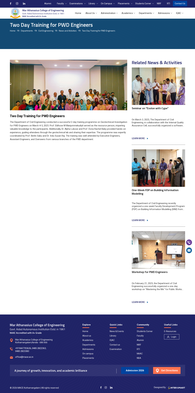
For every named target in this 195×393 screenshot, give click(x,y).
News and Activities (68, 30)
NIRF (139, 345)
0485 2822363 (39, 348)
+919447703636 (23, 348)
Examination (116, 349)
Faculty (140, 336)
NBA (139, 358)
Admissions (88, 349)
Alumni (140, 340)
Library (113, 336)
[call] (189, 242)
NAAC (140, 353)
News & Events (117, 331)
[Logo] (37, 13)
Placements (88, 358)
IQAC (112, 340)
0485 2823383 (22, 351)
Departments (88, 345)
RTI (138, 349)
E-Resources (170, 331)
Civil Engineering (45, 30)
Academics (87, 340)
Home (12, 30)
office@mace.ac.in (24, 357)
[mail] (189, 250)
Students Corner (145, 331)
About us (86, 336)
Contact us (115, 345)
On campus (87, 353)
